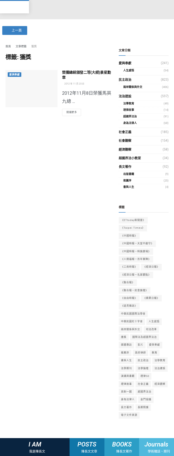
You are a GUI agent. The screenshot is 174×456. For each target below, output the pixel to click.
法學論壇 (143, 368)
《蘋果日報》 (151, 298)
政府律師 (140, 352)
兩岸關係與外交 (132, 87)
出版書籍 (128, 174)
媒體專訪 (126, 344)
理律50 (144, 376)
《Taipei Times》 (133, 227)
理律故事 (128, 110)
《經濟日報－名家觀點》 (136, 274)
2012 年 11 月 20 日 (74, 83)
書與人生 (128, 187)
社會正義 (125, 132)
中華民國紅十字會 (132, 321)
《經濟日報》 (151, 266)
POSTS (86, 444)
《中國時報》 (129, 235)
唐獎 (123, 337)
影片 (140, 344)
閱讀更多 (71, 112)
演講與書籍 (128, 376)
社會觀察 (125, 140)
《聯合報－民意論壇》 (134, 290)
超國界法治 (130, 116)
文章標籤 (21, 46)
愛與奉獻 (14, 74)
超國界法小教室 (130, 158)
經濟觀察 (125, 149)
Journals (157, 444)
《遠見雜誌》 (129, 305)
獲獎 (34, 46)
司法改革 (151, 329)
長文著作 (125, 166)
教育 (154, 352)
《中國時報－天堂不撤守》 (137, 243)
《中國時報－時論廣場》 (136, 251)
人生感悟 (128, 70)
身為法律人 (130, 123)
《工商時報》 (129, 266)
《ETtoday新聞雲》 (133, 220)
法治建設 (125, 96)
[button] (87, 10)
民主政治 (125, 79)
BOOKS (122, 444)
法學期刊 (126, 368)
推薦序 (127, 180)
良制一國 (126, 391)
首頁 (8, 46)
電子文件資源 (129, 415)
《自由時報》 (129, 298)
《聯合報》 (128, 282)
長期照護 (143, 407)
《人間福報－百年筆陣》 (136, 259)
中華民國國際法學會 (133, 313)
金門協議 (145, 399)
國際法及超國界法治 (144, 337)
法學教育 (128, 103)
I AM (35, 444)
